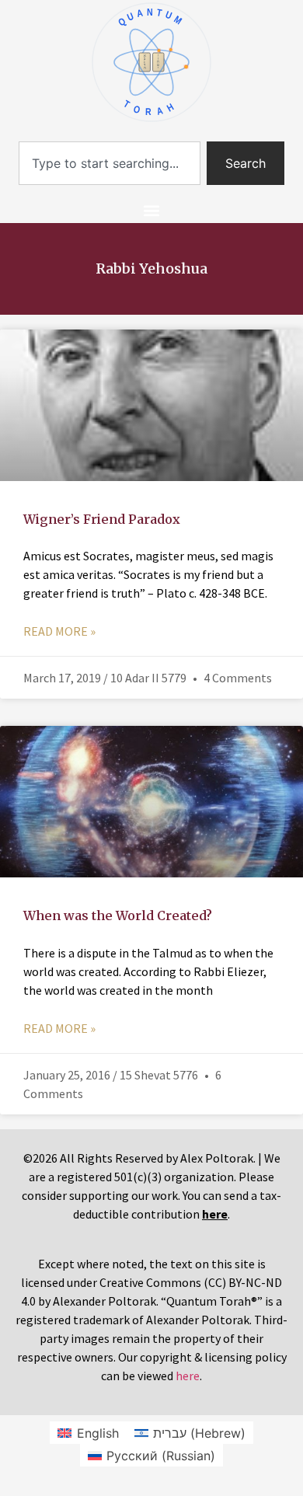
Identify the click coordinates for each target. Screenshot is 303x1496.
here (188, 1375)
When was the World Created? (117, 915)
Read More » (59, 631)
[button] (152, 210)
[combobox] (109, 163)
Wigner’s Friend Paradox (101, 519)
